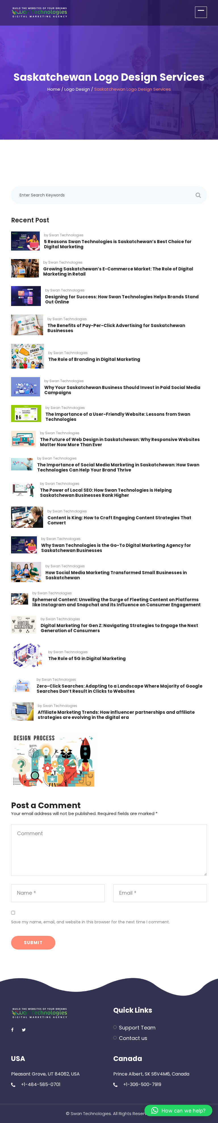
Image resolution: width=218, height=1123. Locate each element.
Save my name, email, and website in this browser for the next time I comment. (90, 922)
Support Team (137, 1027)
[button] (178, 1110)
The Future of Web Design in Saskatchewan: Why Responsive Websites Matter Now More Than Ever (120, 442)
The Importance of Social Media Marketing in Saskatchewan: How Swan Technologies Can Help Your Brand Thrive (118, 467)
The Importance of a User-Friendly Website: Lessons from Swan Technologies (117, 416)
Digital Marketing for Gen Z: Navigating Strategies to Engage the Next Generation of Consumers (119, 628)
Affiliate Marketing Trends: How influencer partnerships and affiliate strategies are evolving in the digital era (116, 714)
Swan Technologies (66, 235)
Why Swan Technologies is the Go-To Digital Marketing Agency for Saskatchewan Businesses (116, 547)
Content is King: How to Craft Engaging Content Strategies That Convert (119, 520)
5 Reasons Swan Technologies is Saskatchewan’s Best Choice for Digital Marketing (118, 244)
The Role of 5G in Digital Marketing (87, 658)
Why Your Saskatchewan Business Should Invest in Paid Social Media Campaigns (122, 390)
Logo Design (77, 89)
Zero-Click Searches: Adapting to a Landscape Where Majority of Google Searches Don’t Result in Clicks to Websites (119, 688)
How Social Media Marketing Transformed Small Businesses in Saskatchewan (116, 575)
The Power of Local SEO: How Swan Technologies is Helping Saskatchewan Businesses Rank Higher (106, 492)
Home (53, 89)
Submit (33, 943)
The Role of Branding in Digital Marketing (94, 359)
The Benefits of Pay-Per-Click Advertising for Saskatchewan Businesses (116, 328)
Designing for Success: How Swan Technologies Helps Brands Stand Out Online (122, 299)
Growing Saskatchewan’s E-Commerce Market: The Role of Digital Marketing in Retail (118, 271)
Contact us (133, 1038)
